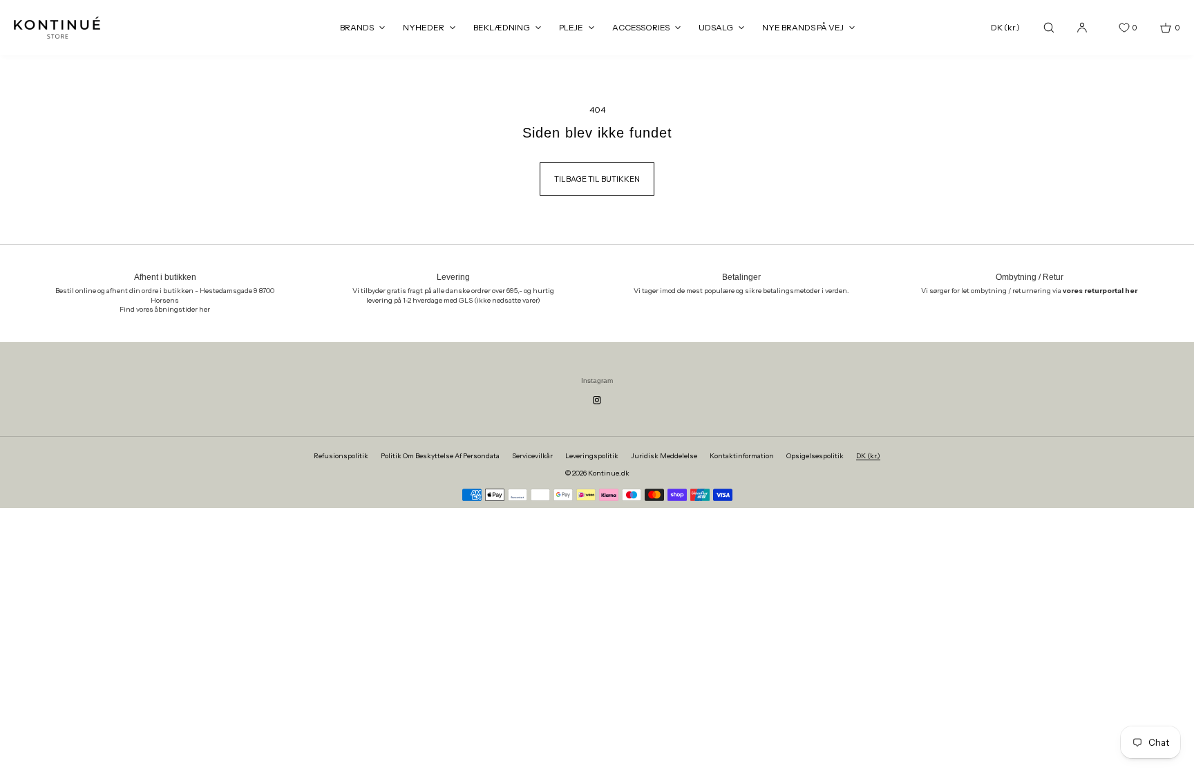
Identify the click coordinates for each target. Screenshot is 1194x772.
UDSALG (716, 27)
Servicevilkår (532, 455)
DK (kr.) (1005, 27)
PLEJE (571, 27)
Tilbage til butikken (597, 179)
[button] (1048, 27)
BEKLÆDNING (501, 27)
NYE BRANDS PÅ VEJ (803, 27)
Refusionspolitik (341, 455)
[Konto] (1082, 27)
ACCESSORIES (641, 27)
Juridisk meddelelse (664, 455)
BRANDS (357, 27)
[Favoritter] (1114, 27)
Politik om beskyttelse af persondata (440, 455)
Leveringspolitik (591, 455)
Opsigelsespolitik (815, 455)
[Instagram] (597, 400)
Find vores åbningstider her (165, 309)
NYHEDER (423, 27)
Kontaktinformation (742, 455)
